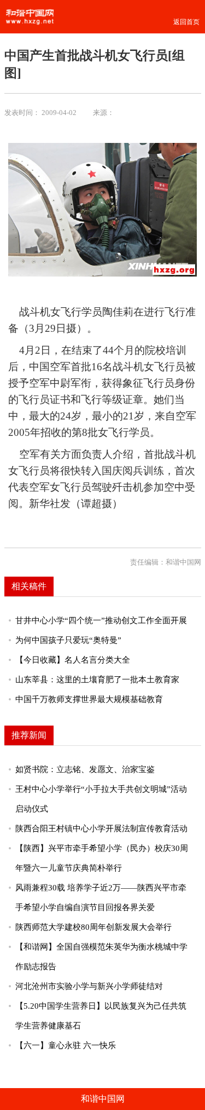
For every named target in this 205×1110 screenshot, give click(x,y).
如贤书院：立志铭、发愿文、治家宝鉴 (85, 769)
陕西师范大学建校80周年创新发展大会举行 (93, 927)
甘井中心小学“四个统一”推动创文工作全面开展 (101, 620)
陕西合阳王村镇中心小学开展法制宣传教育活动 (101, 828)
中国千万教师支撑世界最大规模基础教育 (89, 699)
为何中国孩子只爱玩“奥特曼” (68, 640)
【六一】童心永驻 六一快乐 (65, 1045)
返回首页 (186, 22)
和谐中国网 (103, 1098)
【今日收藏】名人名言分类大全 (72, 659)
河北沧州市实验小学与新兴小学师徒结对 (89, 986)
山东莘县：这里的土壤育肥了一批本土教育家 (97, 679)
